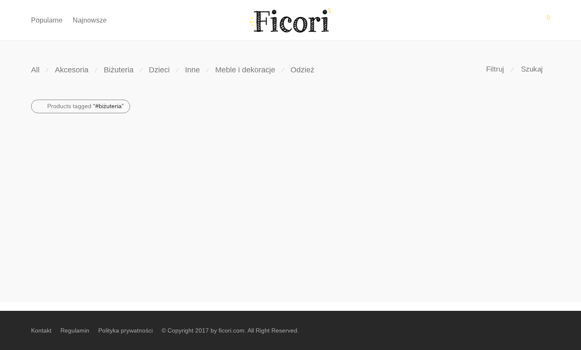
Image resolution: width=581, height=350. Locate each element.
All (35, 70)
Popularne (47, 20)
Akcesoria (71, 70)
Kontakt (41, 330)
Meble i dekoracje (245, 70)
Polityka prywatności (125, 330)
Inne (192, 70)
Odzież (302, 70)
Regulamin (74, 330)
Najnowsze (90, 20)
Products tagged (85, 106)
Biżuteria (119, 70)
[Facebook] (547, 330)
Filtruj (495, 69)
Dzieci (159, 70)
